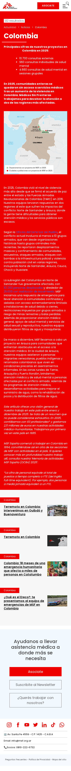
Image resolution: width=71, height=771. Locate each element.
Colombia (10, 500)
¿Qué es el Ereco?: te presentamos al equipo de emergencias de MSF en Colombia (24, 602)
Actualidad (10, 27)
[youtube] (26, 725)
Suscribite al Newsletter (35, 684)
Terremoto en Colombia (22, 537)
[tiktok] (53, 725)
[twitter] (35, 725)
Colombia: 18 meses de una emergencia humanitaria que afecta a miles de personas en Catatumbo (24, 568)
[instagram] (9, 725)
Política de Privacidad (39, 759)
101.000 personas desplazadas (23, 288)
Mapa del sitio (59, 759)
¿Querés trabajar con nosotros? (35, 700)
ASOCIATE (48, 5)
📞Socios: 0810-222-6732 (19, 747)
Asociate (35, 671)
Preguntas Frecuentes (16, 759)
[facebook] (18, 725)
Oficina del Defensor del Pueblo (37, 232)
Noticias (25, 27)
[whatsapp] (61, 725)
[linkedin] (44, 725)
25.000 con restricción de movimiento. (29, 291)
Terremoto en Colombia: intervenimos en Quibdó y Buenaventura (23, 510)
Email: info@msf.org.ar (17, 741)
